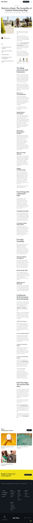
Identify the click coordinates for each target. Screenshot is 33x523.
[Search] (21, 1)
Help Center (26, 493)
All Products (19, 499)
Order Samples (27, 496)
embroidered (19, 307)
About (11, 503)
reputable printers (25, 361)
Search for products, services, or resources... (14, 483)
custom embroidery (20, 45)
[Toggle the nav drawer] (31, 1)
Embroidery (12, 493)
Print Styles (12, 505)
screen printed (24, 307)
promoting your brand (24, 405)
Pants (18, 496)
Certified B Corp (13, 508)
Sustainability (13, 506)
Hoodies (19, 493)
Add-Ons (12, 496)
